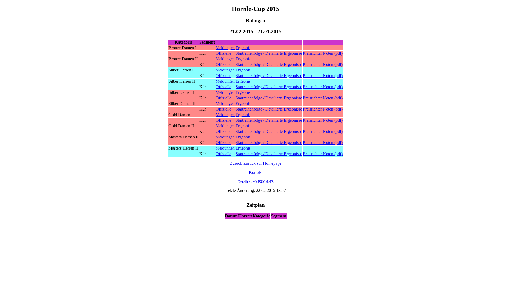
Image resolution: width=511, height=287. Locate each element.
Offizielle (223, 53)
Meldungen (225, 47)
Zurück (236, 163)
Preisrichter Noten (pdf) (323, 53)
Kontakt (255, 172)
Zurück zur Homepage (262, 163)
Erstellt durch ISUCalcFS (256, 182)
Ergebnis (243, 47)
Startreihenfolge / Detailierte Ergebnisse (269, 53)
